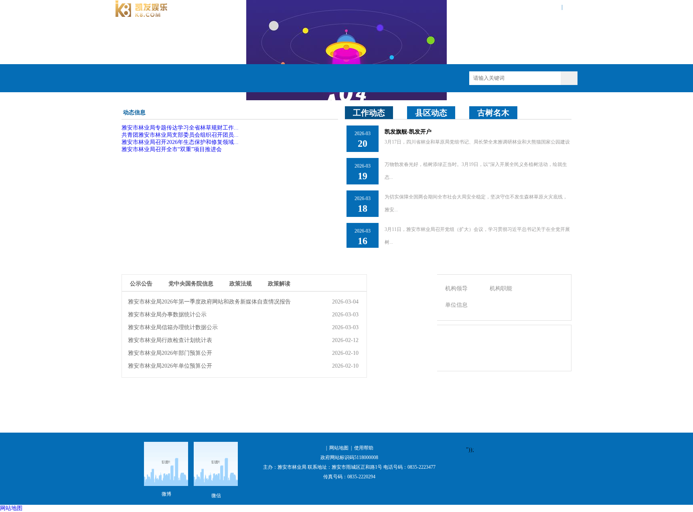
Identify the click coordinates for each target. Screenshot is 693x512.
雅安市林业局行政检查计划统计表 (170, 340)
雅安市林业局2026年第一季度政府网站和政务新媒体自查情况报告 (209, 302)
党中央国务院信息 (190, 284)
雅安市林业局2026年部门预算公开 (170, 353)
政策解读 (279, 284)
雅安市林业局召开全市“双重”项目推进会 (172, 149)
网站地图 (550, 7)
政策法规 (240, 284)
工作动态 (369, 112)
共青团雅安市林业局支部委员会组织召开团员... (180, 135)
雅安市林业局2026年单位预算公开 (170, 366)
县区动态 (431, 112)
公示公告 (141, 284)
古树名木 (493, 112)
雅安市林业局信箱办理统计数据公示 (173, 327)
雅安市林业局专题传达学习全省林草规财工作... (180, 128)
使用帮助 (363, 448)
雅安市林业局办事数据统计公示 (167, 315)
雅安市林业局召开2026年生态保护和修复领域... (180, 142)
